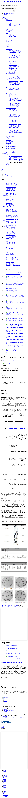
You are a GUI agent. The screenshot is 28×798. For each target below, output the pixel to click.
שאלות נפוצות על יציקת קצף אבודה (16, 159)
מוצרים (4, 47)
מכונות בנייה (8, 143)
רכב (7, 137)
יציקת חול (11, 23)
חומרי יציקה (11, 35)
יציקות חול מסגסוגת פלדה (14, 66)
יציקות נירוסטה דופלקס (13, 54)
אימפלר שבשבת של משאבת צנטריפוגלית (14, 284)
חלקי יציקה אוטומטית (13, 127)
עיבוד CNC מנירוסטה (13, 98)
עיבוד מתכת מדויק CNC (11, 350)
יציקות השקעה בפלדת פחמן (14, 52)
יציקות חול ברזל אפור (13, 63)
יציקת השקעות (9, 40)
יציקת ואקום (8, 45)
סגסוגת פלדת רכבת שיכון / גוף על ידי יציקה (9, 605)
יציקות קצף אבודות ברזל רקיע (15, 85)
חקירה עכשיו (3, 695)
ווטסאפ (2, 727)
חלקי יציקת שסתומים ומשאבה (15, 124)
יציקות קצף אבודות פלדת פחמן (15, 82)
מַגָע (4, 167)
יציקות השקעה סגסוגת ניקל (14, 58)
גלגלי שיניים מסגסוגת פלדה (11, 146)
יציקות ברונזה (11, 119)
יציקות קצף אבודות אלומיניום (15, 83)
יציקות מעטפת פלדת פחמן (14, 78)
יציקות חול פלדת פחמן (13, 67)
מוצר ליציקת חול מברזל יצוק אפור (13, 354)
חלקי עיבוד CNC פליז (13, 104)
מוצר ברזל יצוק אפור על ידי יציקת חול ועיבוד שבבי (11, 606)
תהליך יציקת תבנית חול (11, 149)
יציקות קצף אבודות (10, 79)
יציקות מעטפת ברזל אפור (14, 74)
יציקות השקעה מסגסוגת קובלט (15, 60)
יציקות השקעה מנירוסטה (14, 50)
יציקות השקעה (9, 49)
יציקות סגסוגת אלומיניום (14, 116)
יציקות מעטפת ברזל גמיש (14, 76)
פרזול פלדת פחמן (12, 94)
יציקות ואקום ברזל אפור (14, 90)
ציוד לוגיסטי (8, 145)
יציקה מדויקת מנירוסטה (11, 719)
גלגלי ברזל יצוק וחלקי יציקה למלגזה (16, 132)
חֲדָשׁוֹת (7, 33)
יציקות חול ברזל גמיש (13, 65)
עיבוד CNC (8, 46)
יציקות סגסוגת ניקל (12, 121)
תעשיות (5, 135)
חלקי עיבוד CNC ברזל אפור (14, 101)
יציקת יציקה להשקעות (13, 22)
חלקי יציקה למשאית (13, 129)
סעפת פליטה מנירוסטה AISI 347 (13, 274)
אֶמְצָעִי (4, 153)
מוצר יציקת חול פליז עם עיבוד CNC (13, 325)
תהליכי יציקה (11, 34)
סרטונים (7, 164)
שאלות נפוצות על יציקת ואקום (15, 161)
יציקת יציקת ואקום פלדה (12, 648)
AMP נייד (7, 716)
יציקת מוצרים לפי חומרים (11, 108)
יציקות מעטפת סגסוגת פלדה (14, 77)
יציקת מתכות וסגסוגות (10, 151)
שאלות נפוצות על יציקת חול (14, 157)
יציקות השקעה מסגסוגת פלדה (15, 51)
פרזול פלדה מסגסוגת (13, 95)
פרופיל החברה (9, 19)
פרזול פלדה (8, 93)
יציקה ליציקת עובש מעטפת (14, 24)
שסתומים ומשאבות (10, 136)
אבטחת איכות (9, 30)
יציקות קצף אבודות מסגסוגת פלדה (16, 81)
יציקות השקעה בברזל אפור (14, 55)
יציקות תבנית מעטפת (10, 73)
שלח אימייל (3, 726)
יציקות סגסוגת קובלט (13, 120)
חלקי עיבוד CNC (9, 97)
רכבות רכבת (8, 142)
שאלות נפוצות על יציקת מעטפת (15, 158)
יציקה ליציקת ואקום (13, 26)
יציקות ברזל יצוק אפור (13, 113)
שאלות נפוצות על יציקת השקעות (15, 156)
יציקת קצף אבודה (12, 25)
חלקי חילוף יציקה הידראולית (14, 126)
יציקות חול (8, 62)
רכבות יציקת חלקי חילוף (14, 125)
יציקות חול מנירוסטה (13, 68)
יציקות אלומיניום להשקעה (14, 61)
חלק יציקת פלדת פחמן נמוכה (12, 288)
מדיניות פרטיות (9, 165)
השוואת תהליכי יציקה (10, 152)
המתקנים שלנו (9, 20)
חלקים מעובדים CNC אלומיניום (15, 106)
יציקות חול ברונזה (12, 72)
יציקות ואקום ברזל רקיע (14, 92)
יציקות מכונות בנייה (13, 131)
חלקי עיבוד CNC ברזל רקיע (14, 103)
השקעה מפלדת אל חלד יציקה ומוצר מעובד (15, 347)
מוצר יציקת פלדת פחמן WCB (12, 291)
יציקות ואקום (8, 87)
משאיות (7, 138)
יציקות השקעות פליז (13, 56)
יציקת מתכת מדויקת (20, 719)
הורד (7, 163)
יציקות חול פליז (12, 71)
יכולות (4, 39)
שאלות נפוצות (9, 154)
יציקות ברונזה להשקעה (13, 57)
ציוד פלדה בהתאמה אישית (14, 133)
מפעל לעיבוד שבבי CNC (14, 28)
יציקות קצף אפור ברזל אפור (14, 84)
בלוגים (4, 147)
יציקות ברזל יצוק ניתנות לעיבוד (15, 115)
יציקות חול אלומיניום (13, 70)
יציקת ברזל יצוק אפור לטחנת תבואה (13, 277)
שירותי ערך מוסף (9, 29)
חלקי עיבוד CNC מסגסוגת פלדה (15, 99)
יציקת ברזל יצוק (16, 717)
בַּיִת (4, 17)
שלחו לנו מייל (3, 387)
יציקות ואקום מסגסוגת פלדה (14, 88)
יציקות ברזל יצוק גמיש (13, 114)
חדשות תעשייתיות (12, 36)
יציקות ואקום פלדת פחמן (14, 89)
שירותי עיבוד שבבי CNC (3, 718)
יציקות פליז (11, 117)
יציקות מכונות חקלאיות (13, 130)
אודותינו (5, 18)
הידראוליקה (8, 140)
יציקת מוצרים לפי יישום (11, 122)
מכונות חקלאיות (9, 141)
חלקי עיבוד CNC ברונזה (14, 105)
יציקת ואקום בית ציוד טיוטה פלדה (14, 653)
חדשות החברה (12, 38)
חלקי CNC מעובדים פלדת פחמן (15, 100)
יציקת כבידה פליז (23, 717)
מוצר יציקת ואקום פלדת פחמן (13, 659)
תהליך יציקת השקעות (10, 148)
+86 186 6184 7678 (7, 14)
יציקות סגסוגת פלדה (13, 110)
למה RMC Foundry (10, 31)
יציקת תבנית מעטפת (10, 42)
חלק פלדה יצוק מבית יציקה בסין (12, 281)
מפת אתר (3, 716)
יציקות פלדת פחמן (12, 111)
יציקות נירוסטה (12, 109)
